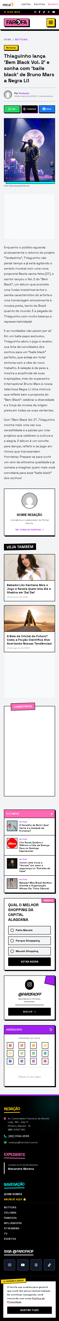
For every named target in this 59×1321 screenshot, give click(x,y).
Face (48, 109)
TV (6, 1233)
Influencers (13, 1223)
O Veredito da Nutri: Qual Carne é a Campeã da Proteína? (34, 828)
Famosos (10, 1218)
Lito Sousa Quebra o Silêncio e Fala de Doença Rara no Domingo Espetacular (34, 847)
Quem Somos (13, 1194)
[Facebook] (39, 12)
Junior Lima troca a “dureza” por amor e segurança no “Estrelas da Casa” (34, 867)
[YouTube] (53, 12)
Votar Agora (29, 961)
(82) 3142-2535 (19, 1136)
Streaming (12, 1228)
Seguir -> (29, 1011)
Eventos (10, 1239)
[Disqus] (29, 751)
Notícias (10, 1207)
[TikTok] (44, 12)
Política (39, 4)
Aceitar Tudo (29, 1310)
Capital (26, 4)
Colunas (10, 1212)
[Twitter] (49, 12)
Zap (14, 109)
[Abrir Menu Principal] (51, 22)
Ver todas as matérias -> (29, 529)
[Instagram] (35, 12)
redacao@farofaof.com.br (23, 1142)
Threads (31, 109)
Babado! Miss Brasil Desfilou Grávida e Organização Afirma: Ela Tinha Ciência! (35, 885)
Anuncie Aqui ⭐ (15, 1199)
